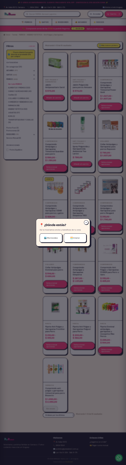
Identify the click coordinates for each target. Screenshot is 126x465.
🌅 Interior (75, 238)
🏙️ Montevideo (51, 238)
